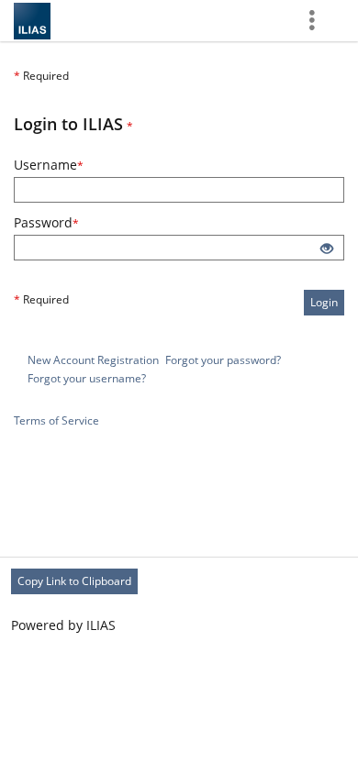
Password (71, 222)
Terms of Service (56, 420)
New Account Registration (93, 360)
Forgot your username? (87, 378)
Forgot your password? (223, 360)
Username (73, 164)
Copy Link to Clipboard (74, 581)
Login (324, 302)
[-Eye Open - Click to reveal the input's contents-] (327, 249)
